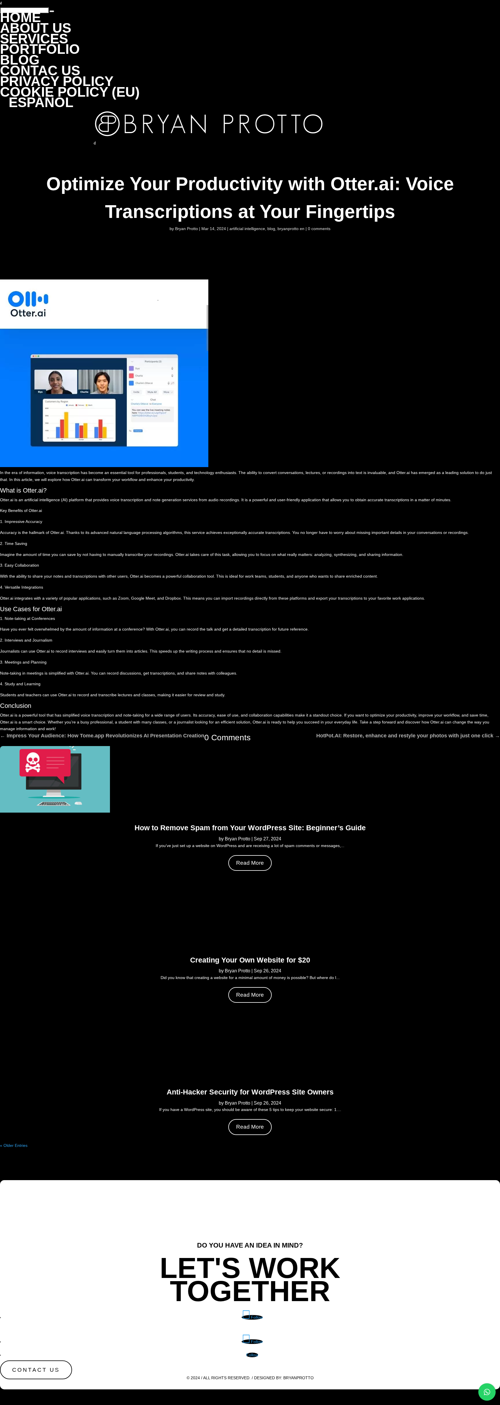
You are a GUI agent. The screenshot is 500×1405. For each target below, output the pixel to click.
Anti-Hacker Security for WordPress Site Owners (250, 1092)
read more (250, 863)
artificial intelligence (247, 228)
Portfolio (40, 49)
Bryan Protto (186, 228)
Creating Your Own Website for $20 (250, 960)
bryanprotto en (290, 228)
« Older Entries (13, 1145)
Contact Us (36, 1370)
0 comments (319, 228)
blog (271, 228)
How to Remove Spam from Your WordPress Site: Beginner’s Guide (250, 828)
